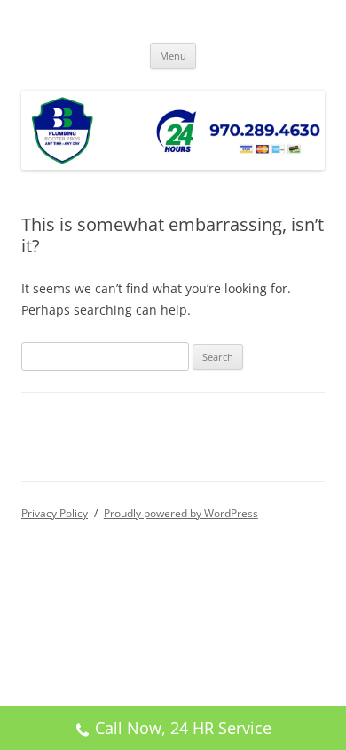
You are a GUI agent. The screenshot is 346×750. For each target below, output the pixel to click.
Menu (173, 55)
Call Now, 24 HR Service (183, 727)
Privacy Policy (54, 513)
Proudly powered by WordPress (181, 513)
